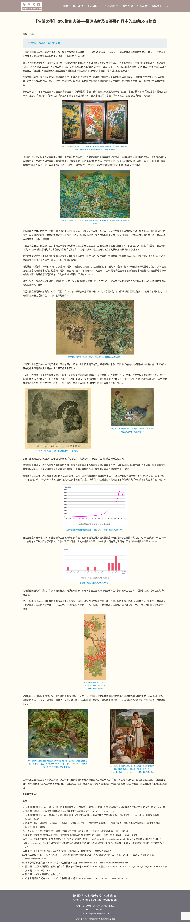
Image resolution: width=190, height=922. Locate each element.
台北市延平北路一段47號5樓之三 (98, 906)
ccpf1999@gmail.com (99, 913)
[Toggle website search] (167, 6)
